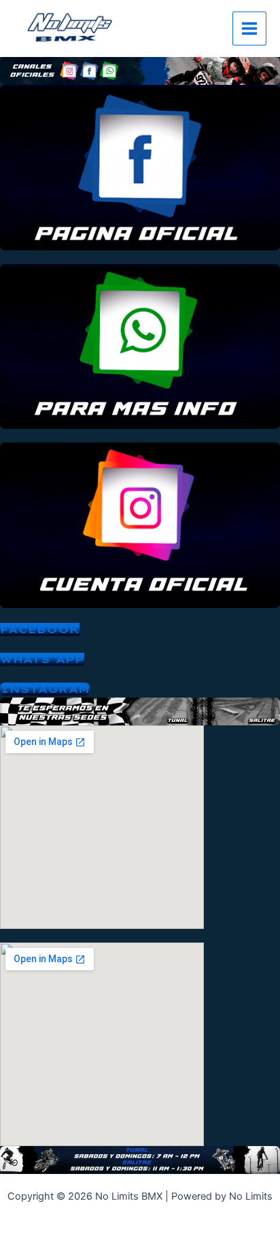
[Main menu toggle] (249, 28)
